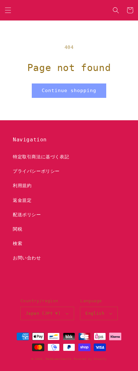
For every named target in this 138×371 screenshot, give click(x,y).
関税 (17, 229)
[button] (8, 10)
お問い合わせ (27, 257)
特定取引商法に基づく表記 (41, 156)
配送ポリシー (27, 214)
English (94, 313)
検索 (17, 243)
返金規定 (22, 200)
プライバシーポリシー (36, 171)
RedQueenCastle (59, 358)
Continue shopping (69, 90)
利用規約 (22, 185)
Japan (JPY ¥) (43, 313)
